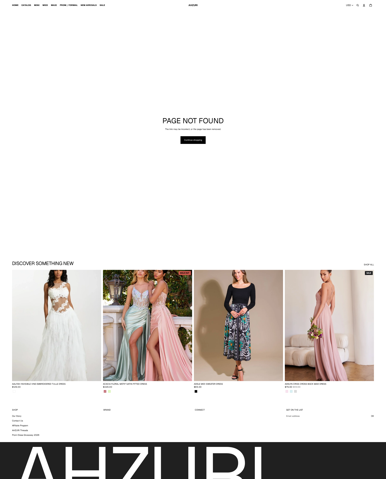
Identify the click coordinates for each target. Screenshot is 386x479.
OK (372, 416)
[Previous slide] (16, 325)
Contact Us (17, 420)
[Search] (357, 5)
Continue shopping (193, 140)
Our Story (16, 416)
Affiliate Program (20, 425)
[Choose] (96, 376)
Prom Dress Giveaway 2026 (25, 435)
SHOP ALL (369, 264)
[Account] (364, 5)
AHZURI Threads (20, 430)
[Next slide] (96, 325)
